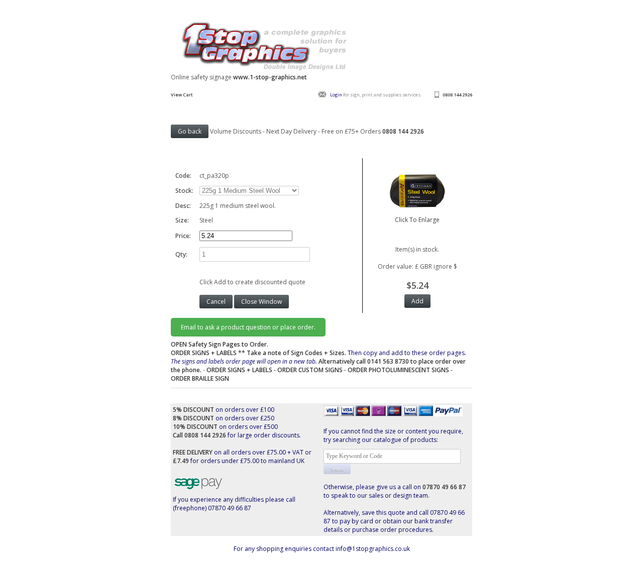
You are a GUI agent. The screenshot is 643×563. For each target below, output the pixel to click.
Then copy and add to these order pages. (318, 361)
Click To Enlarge (417, 219)
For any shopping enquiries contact (285, 548)
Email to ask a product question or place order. (248, 327)
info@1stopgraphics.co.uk (373, 548)
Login (336, 94)
